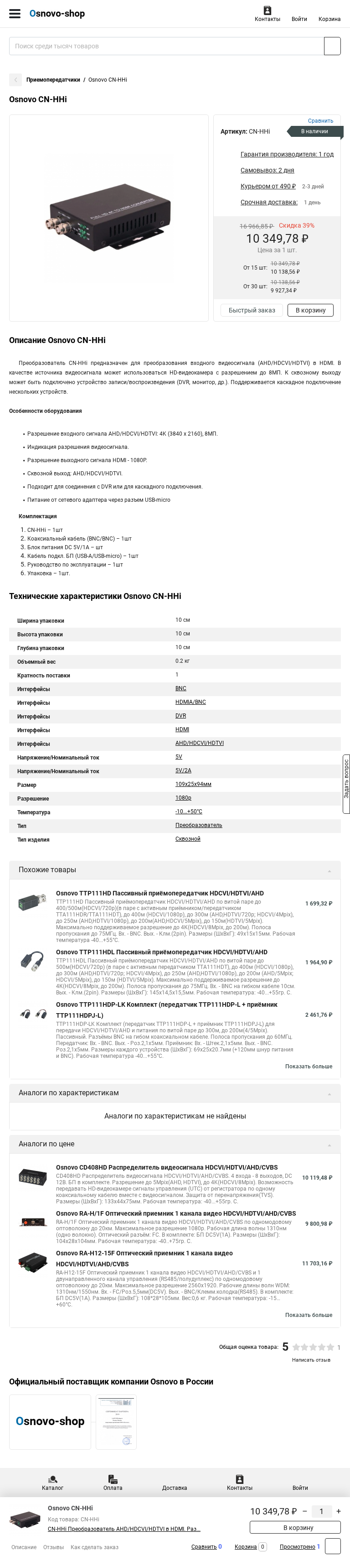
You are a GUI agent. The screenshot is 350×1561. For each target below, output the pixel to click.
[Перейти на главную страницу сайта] (68, 13)
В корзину (311, 310)
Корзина (330, 19)
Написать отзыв (311, 1360)
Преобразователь (198, 825)
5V (178, 757)
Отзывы (53, 1547)
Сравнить (204, 1547)
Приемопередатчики (53, 80)
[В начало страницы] (333, 1546)
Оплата (113, 1488)
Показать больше (308, 1066)
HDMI (182, 729)
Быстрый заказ (252, 310)
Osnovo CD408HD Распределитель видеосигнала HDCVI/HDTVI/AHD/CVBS (167, 1167)
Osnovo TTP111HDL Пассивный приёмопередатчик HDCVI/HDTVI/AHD (162, 952)
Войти (299, 19)
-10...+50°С (188, 811)
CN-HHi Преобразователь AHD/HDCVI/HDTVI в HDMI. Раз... (124, 1529)
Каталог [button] (52, 1488)
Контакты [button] (267, 19)
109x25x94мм (193, 784)
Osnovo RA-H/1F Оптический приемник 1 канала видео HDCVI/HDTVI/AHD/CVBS (176, 1213)
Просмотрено (297, 1547)
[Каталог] (15, 13)
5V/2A (183, 770)
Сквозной (188, 839)
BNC (180, 688)
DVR (180, 716)
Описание (23, 1547)
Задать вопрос (346, 780)
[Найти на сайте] (332, 46)
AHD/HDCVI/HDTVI (199, 743)
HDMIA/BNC (190, 702)
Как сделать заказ (94, 1547)
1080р (183, 798)
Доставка (174, 1488)
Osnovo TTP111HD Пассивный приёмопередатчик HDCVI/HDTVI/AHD (160, 893)
